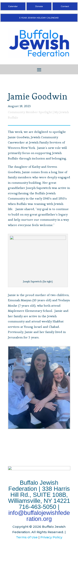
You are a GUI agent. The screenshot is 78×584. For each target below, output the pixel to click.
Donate (39, 6)
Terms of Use (27, 537)
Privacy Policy (51, 537)
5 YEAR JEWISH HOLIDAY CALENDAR (39, 17)
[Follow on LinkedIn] (47, 549)
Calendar (13, 6)
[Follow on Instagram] (39, 549)
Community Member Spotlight (30, 112)
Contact (65, 6)
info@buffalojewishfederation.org (39, 515)
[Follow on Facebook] (30, 549)
